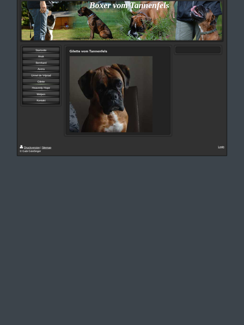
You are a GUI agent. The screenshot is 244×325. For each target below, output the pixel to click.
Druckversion (32, 147)
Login (221, 146)
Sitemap (46, 147)
